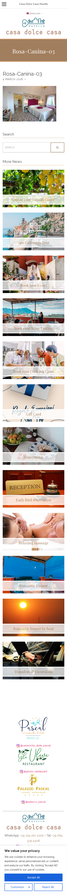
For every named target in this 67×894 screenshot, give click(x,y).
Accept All (33, 877)
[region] (33, 870)
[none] (34, 13)
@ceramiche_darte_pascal (35, 745)
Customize (17, 887)
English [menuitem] (35, 13)
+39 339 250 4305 (32, 835)
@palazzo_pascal (35, 801)
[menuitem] (34, 13)
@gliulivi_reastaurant (35, 771)
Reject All (48, 887)
